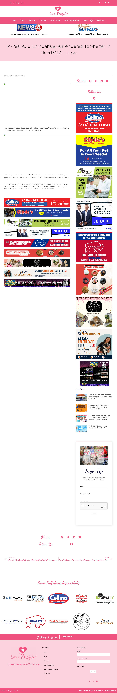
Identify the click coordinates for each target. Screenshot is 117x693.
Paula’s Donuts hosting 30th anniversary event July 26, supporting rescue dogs (99, 417)
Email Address (85, 494)
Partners (42, 20)
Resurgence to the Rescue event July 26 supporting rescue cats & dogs (98, 407)
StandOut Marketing (110, 691)
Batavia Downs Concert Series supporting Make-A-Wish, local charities (100, 396)
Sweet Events (55, 20)
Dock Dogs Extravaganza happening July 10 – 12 (97, 427)
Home (14, 20)
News (22, 20)
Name (82, 486)
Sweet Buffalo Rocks (71, 20)
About (31, 20)
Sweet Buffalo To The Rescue (94, 20)
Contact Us (46, 661)
